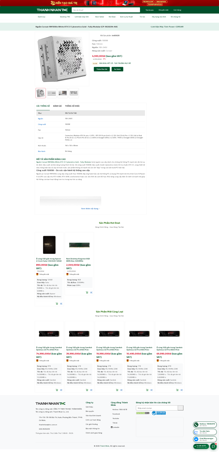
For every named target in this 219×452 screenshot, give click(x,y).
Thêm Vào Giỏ (101, 69)
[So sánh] (61, 303)
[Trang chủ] (149, 27)
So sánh (117, 69)
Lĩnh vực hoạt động (93, 420)
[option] (62, 59)
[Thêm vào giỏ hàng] (57, 303)
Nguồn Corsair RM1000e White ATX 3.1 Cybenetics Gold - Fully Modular (63, 162)
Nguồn (40, 119)
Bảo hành (41, 151)
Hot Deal (112, 17)
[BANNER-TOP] (109, 3)
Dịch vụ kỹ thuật (126, 17)
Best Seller (99, 17)
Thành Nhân (104, 446)
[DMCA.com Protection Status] (143, 413)
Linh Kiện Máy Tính (159, 27)
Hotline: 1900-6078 (119, 409)
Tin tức (142, 17)
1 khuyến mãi (44, 274)
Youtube (115, 418)
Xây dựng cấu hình (159, 17)
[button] (117, 69)
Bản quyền (90, 411)
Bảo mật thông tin (93, 428)
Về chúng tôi (175, 17)
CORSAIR (179, 27)
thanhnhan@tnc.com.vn (48, 425)
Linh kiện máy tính (82, 17)
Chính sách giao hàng (94, 433)
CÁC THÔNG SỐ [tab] (43, 106)
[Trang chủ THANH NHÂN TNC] (52, 9)
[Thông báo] (158, 413)
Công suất (42, 124)
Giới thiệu (89, 407)
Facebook (116, 414)
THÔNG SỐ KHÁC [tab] (72, 106)
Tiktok (114, 423)
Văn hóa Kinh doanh (93, 415)
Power (172, 27)
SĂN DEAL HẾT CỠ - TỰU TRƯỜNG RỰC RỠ (115, 63)
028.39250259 (44, 429)
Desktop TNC (65, 17)
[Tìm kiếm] (180, 407)
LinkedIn (115, 427)
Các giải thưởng (92, 424)
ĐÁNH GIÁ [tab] (57, 106)
